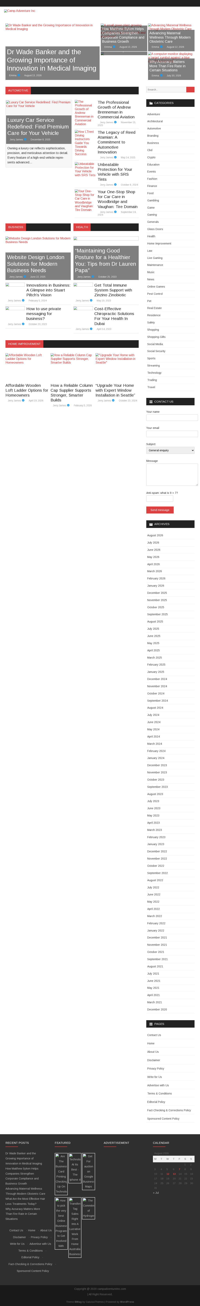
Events (151, 171)
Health (151, 236)
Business (153, 142)
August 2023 (155, 794)
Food (150, 193)
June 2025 (153, 636)
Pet (149, 301)
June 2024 (153, 722)
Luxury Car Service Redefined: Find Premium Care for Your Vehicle (38, 126)
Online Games (156, 286)
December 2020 (157, 1009)
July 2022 (153, 887)
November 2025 (157, 600)
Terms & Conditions (159, 1093)
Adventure (153, 114)
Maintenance (155, 265)
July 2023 (153, 801)
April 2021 (153, 995)
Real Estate (154, 308)
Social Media (155, 344)
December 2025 (157, 592)
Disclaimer (153, 1060)
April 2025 (153, 650)
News (150, 279)
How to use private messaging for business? (43, 313)
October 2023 (155, 779)
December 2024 (157, 679)
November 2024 (157, 686)
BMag (78, 1302)
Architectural (155, 121)
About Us (153, 1051)
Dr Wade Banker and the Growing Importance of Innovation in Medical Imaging (51, 60)
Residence (154, 315)
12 (167, 1173)
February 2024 (156, 751)
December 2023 (157, 765)
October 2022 (155, 865)
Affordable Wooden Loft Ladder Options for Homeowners (26, 390)
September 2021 (157, 959)
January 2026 (155, 585)
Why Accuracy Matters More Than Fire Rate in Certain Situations (167, 66)
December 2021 (157, 937)
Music (150, 272)
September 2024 (157, 700)
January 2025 (155, 671)
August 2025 (155, 621)
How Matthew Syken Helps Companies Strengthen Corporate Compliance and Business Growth (123, 35)
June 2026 (153, 549)
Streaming (153, 365)
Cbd (149, 150)
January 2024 (155, 758)
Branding (152, 135)
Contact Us (154, 1035)
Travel (151, 387)
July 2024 (153, 714)
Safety (151, 322)
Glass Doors (155, 229)
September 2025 (157, 614)
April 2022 (153, 908)
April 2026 (153, 564)
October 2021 (155, 952)
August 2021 (155, 966)
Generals (153, 221)
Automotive (154, 128)
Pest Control (155, 293)
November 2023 (157, 772)
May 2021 (153, 987)
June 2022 (153, 894)
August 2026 (155, 535)
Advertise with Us (158, 1085)
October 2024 (155, 693)
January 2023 (155, 844)
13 (174, 1173)
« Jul (156, 1192)
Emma (12, 75)
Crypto (151, 157)
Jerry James (16, 139)
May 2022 (153, 901)
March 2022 (154, 916)
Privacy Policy (155, 1068)
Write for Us (154, 1076)
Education (153, 164)
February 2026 (156, 578)
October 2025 (155, 607)
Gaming (152, 214)
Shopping (153, 329)
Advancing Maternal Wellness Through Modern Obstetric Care (170, 37)
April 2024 (153, 736)
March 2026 (154, 571)
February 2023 (156, 837)
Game (151, 207)
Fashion (152, 178)
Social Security (156, 351)
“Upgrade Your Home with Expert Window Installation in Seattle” (115, 390)
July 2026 (153, 542)
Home (150, 1043)
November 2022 (157, 858)
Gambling (153, 200)
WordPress (127, 1302)
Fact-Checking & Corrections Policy (169, 1110)
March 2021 (154, 1002)
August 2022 (155, 880)
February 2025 (156, 664)
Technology (154, 372)
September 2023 (157, 786)
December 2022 (157, 851)
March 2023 (154, 829)
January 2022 (155, 930)
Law (149, 250)
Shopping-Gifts (156, 336)
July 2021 (153, 973)
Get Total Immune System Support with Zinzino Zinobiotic (113, 290)
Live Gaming (154, 257)
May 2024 (153, 729)
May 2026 (153, 557)
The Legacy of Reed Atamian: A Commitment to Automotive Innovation (116, 142)
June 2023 (153, 808)
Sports (151, 358)
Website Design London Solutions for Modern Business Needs (35, 263)
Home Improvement (159, 243)
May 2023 (153, 815)
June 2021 (153, 980)
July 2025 (153, 628)
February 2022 (156, 923)
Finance (152, 186)
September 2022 (157, 873)
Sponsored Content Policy (163, 1118)
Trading (152, 380)
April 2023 (153, 822)
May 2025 (153, 643)
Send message (160, 510)
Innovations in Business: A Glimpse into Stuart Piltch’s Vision (48, 290)
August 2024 (155, 707)
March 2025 (154, 657)
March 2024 (154, 743)
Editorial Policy (156, 1101)
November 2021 (157, 944)
